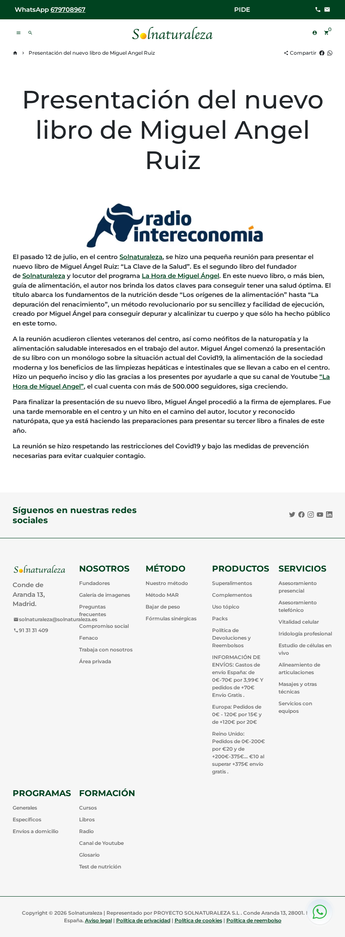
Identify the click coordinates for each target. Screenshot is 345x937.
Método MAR (162, 595)
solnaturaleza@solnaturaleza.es (55, 619)
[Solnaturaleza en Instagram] (311, 515)
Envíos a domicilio (35, 831)
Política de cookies (198, 920)
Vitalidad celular (299, 622)
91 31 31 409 (30, 630)
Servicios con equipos (295, 707)
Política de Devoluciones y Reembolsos (231, 637)
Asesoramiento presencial (298, 587)
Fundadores (94, 583)
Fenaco (88, 638)
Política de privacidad (143, 920)
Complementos (232, 595)
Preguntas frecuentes (92, 610)
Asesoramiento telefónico (298, 606)
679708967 (67, 9)
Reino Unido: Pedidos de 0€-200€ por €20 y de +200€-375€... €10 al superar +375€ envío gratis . (238, 753)
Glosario (89, 855)
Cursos (88, 808)
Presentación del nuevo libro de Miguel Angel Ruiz (92, 53)
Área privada (95, 661)
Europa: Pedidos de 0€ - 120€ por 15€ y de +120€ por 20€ (237, 714)
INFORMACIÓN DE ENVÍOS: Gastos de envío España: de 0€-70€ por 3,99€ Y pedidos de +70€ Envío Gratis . (237, 676)
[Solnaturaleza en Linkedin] (329, 515)
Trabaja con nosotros (106, 649)
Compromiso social (104, 626)
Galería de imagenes (104, 595)
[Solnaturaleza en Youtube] (320, 515)
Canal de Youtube (101, 843)
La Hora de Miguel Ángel (180, 276)
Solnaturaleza (140, 257)
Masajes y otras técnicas (298, 688)
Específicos (27, 819)
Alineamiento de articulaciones (299, 668)
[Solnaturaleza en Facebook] (301, 515)
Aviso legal (98, 920)
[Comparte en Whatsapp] (329, 53)
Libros (87, 819)
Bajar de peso (163, 606)
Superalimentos (232, 583)
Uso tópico (225, 606)
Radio (86, 831)
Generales (25, 808)
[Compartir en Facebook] (321, 53)
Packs (220, 618)
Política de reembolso (253, 920)
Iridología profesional (305, 633)
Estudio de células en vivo (305, 649)
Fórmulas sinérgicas (171, 618)
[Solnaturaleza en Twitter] (292, 515)
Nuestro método (167, 583)
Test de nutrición (100, 866)
